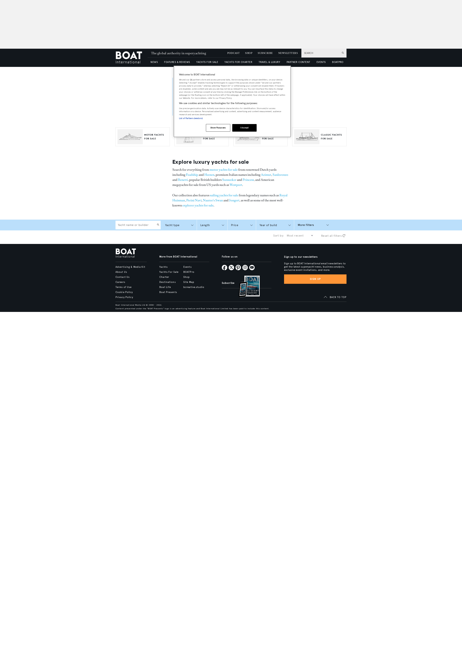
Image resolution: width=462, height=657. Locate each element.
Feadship (192, 175)
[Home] (131, 58)
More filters (306, 225)
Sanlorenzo (280, 175)
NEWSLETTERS (288, 53)
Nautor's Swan (213, 200)
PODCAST (233, 53)
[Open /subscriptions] (246, 287)
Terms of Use (124, 287)
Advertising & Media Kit (130, 267)
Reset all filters (332, 235)
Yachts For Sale (168, 272)
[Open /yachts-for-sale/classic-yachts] (306, 142)
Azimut (266, 175)
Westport (236, 185)
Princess (248, 180)
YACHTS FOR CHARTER (238, 62)
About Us (121, 272)
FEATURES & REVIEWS (177, 62)
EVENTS (321, 62)
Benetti (183, 180)
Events (187, 267)
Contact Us (123, 277)
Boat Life (165, 287)
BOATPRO (337, 62)
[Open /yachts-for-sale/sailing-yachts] (189, 142)
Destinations (167, 282)
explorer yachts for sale (197, 205)
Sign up (315, 279)
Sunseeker (229, 180)
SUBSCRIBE (265, 53)
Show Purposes (218, 127)
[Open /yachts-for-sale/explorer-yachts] (248, 142)
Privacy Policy (124, 297)
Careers (120, 282)
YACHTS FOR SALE (207, 62)
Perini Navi (194, 200)
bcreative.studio (193, 287)
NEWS (154, 62)
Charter (164, 277)
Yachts (163, 267)
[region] (232, 101)
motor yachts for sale (224, 169)
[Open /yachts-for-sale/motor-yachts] (130, 142)
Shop (186, 277)
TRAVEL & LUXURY (269, 62)
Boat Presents (168, 292)
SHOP (248, 53)
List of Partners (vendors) (191, 118)
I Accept (244, 127)
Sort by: (278, 235)
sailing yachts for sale (224, 195)
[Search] (158, 225)
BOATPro (188, 272)
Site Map (188, 282)
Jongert (234, 200)
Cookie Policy (124, 292)
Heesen (209, 175)
